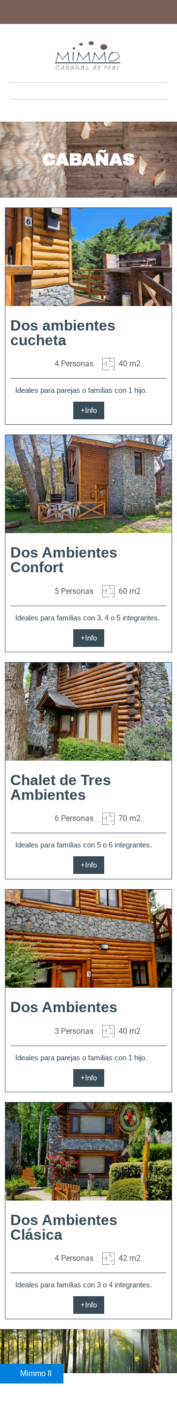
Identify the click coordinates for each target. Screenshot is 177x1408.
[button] (88, 91)
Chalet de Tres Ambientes (60, 787)
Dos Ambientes (64, 1007)
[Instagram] (97, 12)
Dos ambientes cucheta (63, 332)
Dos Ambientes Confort (64, 559)
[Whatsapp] (81, 12)
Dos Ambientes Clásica (64, 1227)
